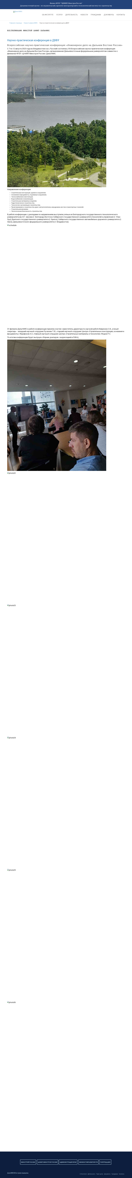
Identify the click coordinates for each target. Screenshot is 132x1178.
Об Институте (47, 15)
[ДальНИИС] (17, 11)
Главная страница (15, 23)
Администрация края (68, 1162)
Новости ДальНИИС (31, 23)
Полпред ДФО (105, 1162)
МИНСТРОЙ (27, 30)
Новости (84, 15)
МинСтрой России (28, 1162)
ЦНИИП (36, 30)
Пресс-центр (99, 1174)
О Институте (83, 1174)
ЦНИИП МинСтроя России (47, 1162)
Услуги (59, 15)
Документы (109, 15)
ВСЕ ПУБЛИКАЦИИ (14, 30)
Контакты (121, 15)
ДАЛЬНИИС (45, 30)
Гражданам (96, 15)
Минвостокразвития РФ (88, 1162)
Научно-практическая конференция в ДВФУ (33, 40)
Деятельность (71, 15)
